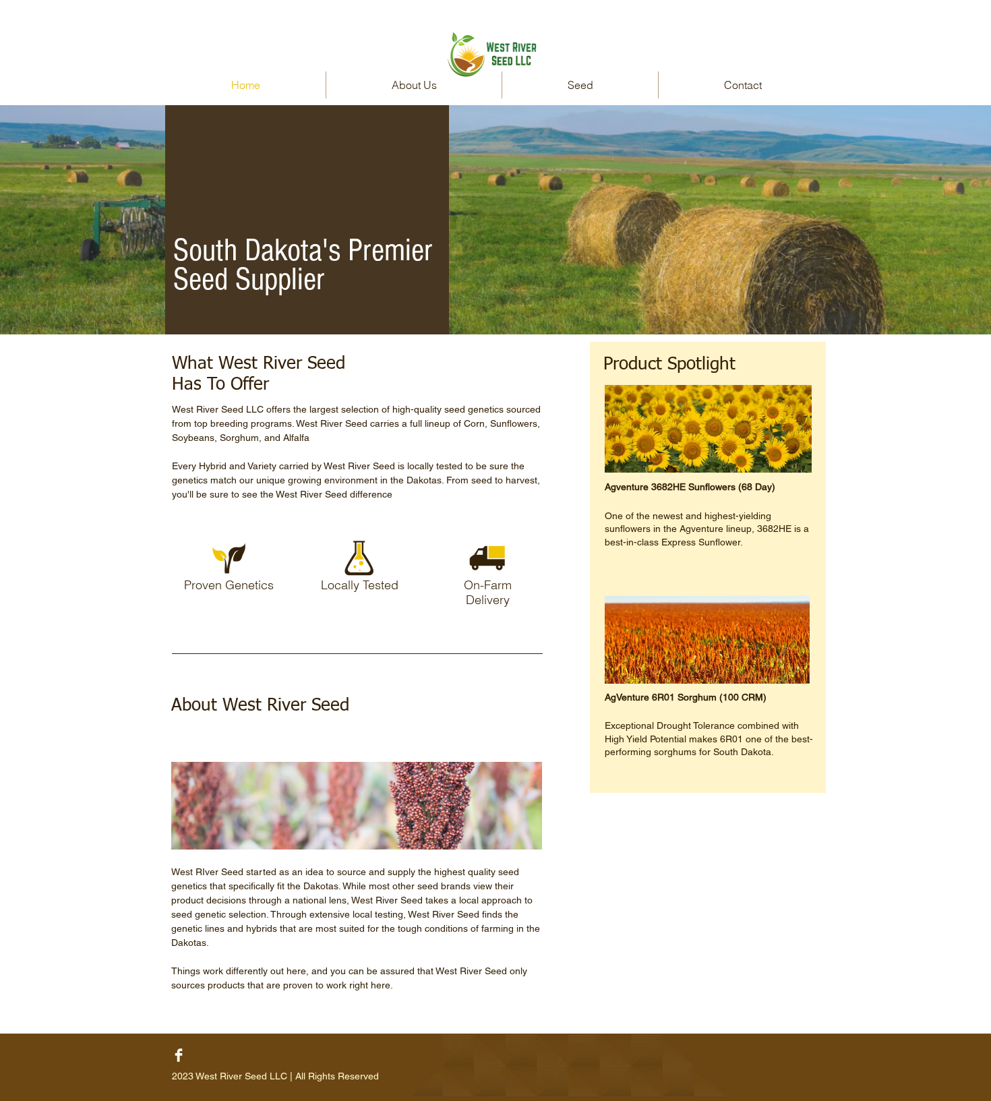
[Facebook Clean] (178, 1055)
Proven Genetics (229, 585)
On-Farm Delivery (488, 592)
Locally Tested (359, 585)
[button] (580, 84)
